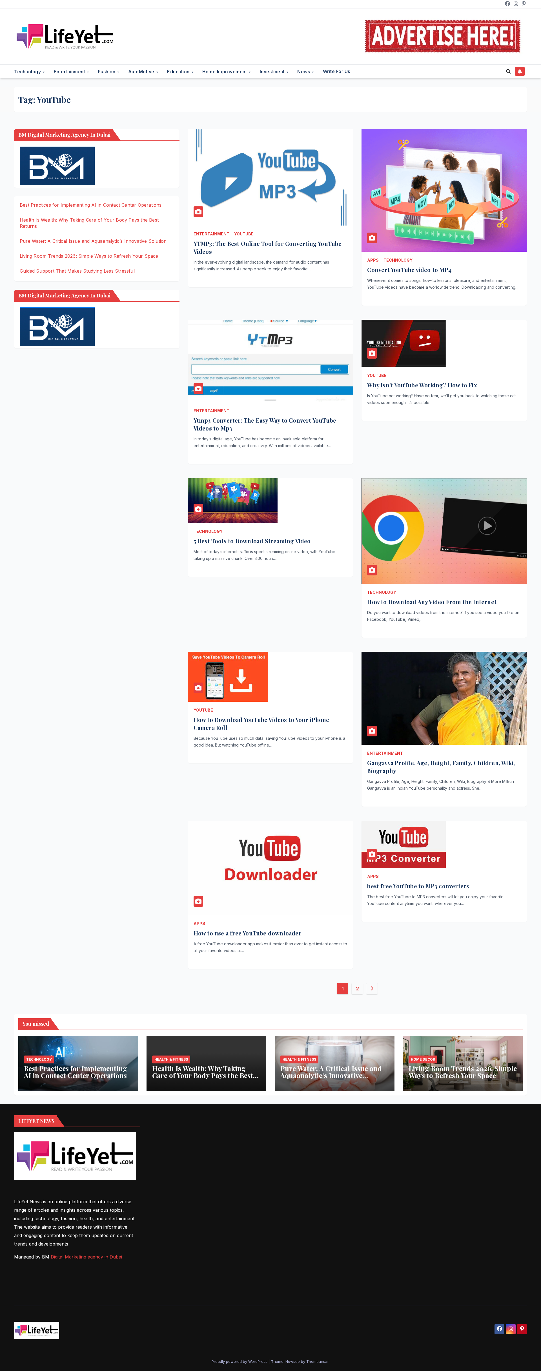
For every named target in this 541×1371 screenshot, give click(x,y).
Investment (273, 71)
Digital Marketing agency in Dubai (86, 1257)
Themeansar (317, 1361)
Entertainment (70, 71)
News (304, 71)
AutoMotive (142, 71)
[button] (508, 71)
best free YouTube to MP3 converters (418, 886)
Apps (373, 260)
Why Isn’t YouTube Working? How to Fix (422, 385)
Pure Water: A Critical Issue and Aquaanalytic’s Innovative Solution (93, 241)
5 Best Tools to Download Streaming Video (252, 541)
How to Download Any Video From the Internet (431, 602)
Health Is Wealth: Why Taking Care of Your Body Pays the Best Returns (202, 1075)
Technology (28, 71)
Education (179, 71)
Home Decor (423, 1059)
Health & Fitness (171, 1059)
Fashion (107, 71)
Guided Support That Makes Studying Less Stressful (77, 271)
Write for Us (336, 71)
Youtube (244, 233)
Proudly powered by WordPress (240, 1361)
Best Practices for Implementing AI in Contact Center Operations (91, 205)
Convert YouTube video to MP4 (409, 269)
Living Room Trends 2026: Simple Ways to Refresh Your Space (89, 256)
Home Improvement (225, 71)
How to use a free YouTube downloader (248, 933)
